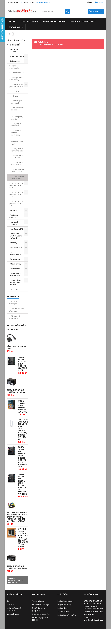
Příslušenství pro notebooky (16, 85)
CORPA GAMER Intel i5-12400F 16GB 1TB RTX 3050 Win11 (22, 364)
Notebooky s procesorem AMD (16, 194)
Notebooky (14, 61)
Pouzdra (16, 91)
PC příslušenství (15, 253)
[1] (11, 382)
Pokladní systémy (13, 223)
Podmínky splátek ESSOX (40, 618)
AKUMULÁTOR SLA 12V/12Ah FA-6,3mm (16, 391)
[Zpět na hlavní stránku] (9, 34)
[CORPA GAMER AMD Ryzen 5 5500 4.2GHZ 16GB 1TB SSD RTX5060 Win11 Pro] (11, 478)
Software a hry (16, 247)
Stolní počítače (16, 56)
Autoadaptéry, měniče (17, 117)
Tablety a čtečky (14, 216)
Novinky (10, 604)
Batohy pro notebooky (16, 101)
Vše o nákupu (16, 27)
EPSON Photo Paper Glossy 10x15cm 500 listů (22, 406)
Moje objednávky (65, 601)
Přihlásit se (98, 2)
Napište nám (13, 2)
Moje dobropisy (64, 604)
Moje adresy (63, 608)
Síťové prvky (15, 264)
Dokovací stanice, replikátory (16, 132)
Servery (13, 210)
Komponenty (15, 259)
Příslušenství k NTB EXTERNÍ (17, 170)
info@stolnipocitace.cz (94, 620)
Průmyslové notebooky (15, 78)
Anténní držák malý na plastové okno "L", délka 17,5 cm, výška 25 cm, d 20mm (23, 538)
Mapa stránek (13, 614)
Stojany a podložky (16, 124)
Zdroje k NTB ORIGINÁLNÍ (17, 156)
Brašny (15, 96)
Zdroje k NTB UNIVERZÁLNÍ (17, 163)
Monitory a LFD (16, 229)
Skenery (13, 242)
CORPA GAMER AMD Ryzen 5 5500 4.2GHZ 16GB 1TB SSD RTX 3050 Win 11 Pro (22, 457)
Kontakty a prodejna (54, 21)
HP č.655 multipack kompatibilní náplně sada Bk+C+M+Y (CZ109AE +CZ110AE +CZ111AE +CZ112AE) (17, 517)
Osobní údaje (64, 611)
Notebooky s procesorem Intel (16, 185)
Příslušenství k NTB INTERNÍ (17, 177)
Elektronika (14, 268)
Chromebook (17, 72)
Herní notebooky (14, 67)
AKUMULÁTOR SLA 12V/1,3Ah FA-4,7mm (17, 567)
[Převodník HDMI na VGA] (11, 338)
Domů (12, 21)
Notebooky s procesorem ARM (16, 203)
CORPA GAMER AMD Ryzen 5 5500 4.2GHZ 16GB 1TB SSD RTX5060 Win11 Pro (22, 484)
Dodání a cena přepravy (83, 21)
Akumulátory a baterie (17, 108)
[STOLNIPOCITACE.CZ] (22, 10)
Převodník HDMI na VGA (16, 347)
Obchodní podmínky (14, 317)
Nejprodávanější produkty (17, 327)
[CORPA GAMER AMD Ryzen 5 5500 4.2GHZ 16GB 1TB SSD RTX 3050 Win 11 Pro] (11, 450)
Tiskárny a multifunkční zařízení (15, 235)
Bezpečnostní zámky (17, 142)
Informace (13, 296)
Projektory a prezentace (15, 274)
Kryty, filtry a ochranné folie (17, 149)
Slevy (9, 601)
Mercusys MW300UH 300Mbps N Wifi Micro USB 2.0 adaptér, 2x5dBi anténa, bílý (23, 429)
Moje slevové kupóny (67, 615)
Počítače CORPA (29, 21)
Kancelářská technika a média (15, 282)
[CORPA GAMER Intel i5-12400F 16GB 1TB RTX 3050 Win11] (11, 361)
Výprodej (13, 289)
